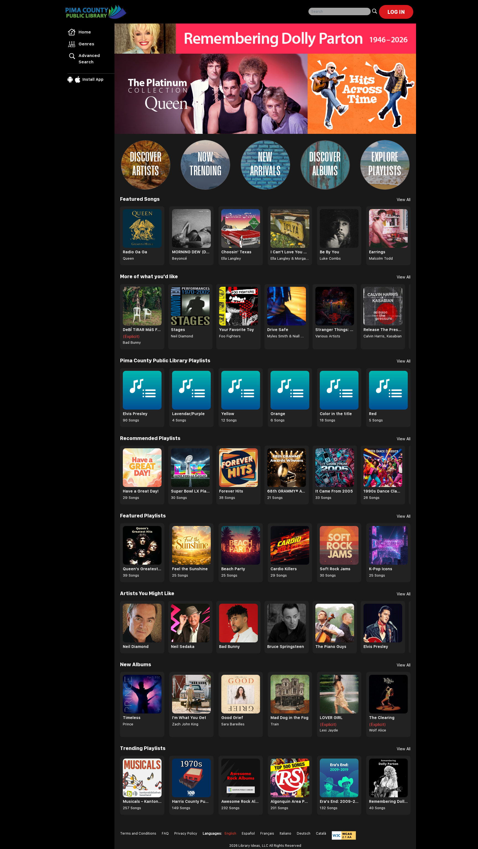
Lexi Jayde (329, 730)
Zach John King (185, 724)
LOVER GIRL (331, 717)
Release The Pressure (382, 329)
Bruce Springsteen (285, 646)
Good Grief (232, 717)
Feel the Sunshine (190, 569)
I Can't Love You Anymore (290, 252)
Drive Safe (277, 329)
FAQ (165, 833)
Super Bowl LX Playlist (190, 491)
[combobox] (339, 11)
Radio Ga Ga (135, 252)
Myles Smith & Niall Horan (286, 336)
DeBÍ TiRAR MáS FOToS (142, 329)
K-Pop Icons (380, 569)
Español (248, 833)
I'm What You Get (189, 717)
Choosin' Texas (236, 252)
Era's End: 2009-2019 (339, 801)
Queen (128, 258)
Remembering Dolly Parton (388, 801)
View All (404, 199)
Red (372, 414)
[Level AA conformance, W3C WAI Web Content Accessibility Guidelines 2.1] (344, 835)
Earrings (377, 252)
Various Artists (327, 336)
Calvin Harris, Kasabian (382, 336)
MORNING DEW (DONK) (191, 252)
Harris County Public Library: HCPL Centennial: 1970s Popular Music (191, 801)
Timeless (132, 717)
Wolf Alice (377, 730)
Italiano (285, 833)
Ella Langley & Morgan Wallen (290, 258)
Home (85, 32)
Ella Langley (231, 258)
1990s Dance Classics (382, 491)
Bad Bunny (132, 342)
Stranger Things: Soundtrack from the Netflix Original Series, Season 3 (334, 329)
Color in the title (336, 414)
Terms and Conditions (138, 833)
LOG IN (396, 12)
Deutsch (303, 833)
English (230, 833)
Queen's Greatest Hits (142, 569)
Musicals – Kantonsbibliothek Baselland (142, 801)
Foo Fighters (230, 336)
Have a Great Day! (141, 491)
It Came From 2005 (334, 491)
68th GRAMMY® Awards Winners (286, 491)
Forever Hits (231, 491)
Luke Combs (330, 258)
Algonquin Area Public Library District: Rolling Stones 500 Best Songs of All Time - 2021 (290, 801)
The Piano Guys (330, 646)
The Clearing (381, 717)
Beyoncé (179, 258)
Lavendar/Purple (188, 414)
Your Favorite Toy (236, 329)
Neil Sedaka (182, 646)
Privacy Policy (185, 833)
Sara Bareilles (233, 724)
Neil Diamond (182, 336)
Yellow (227, 414)
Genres (86, 43)
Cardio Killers (284, 569)
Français (267, 833)
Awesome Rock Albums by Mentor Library (240, 801)
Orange (278, 414)
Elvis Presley (135, 414)
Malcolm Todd (381, 258)
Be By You (329, 252)
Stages (178, 329)
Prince (128, 724)
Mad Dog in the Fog (289, 717)
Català (321, 833)
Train (275, 724)
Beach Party (233, 569)
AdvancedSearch (89, 58)
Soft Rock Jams (335, 569)
